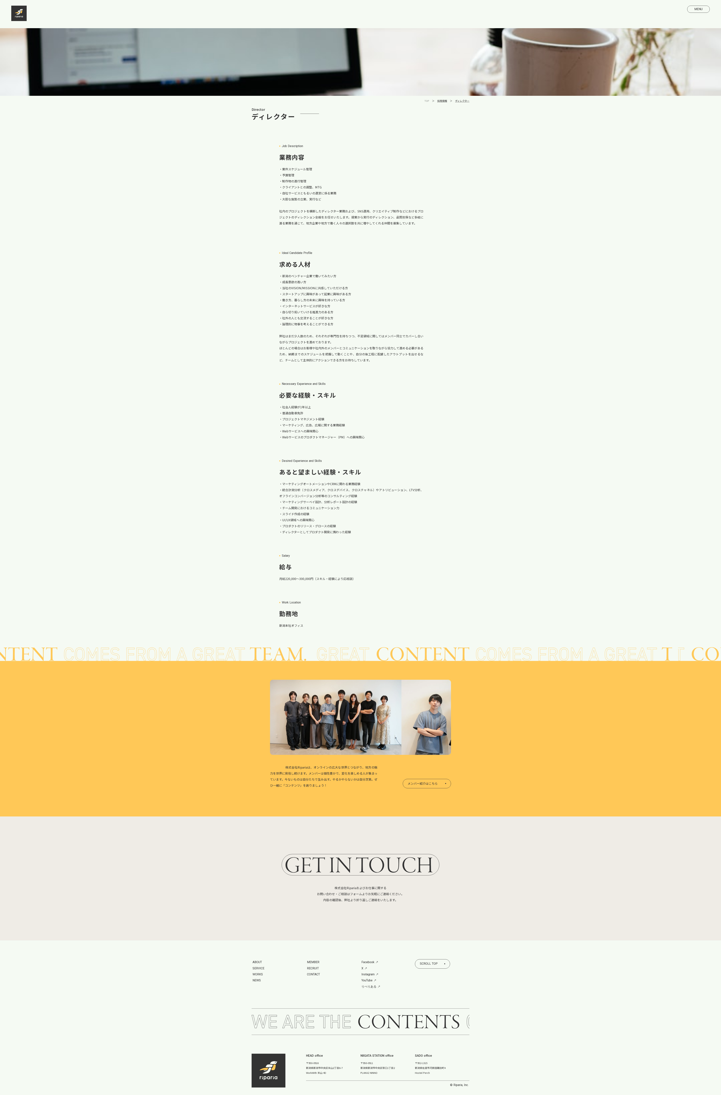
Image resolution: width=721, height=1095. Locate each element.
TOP (427, 101)
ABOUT (257, 962)
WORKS (258, 974)
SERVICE (258, 968)
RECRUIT (313, 968)
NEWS (257, 980)
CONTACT (313, 974)
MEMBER (313, 962)
